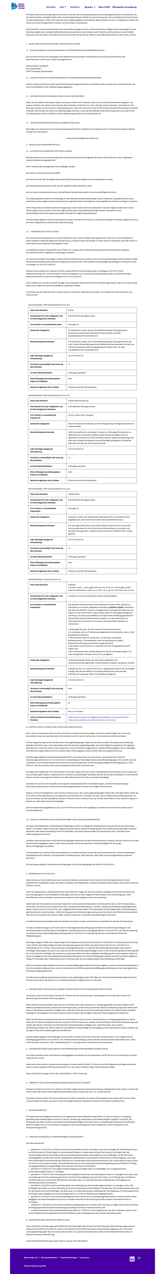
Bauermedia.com (31, 1258)
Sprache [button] (89, 7)
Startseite (51, 7)
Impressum (84, 1258)
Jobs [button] (62, 7)
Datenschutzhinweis (49, 1258)
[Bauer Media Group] (18, 6)
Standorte (75, 7)
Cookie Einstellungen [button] (68, 1258)
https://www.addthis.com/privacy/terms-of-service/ (92, 720)
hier (88, 105)
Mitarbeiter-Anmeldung (124, 7)
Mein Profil (104, 7)
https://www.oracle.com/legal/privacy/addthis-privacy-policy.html (98, 717)
